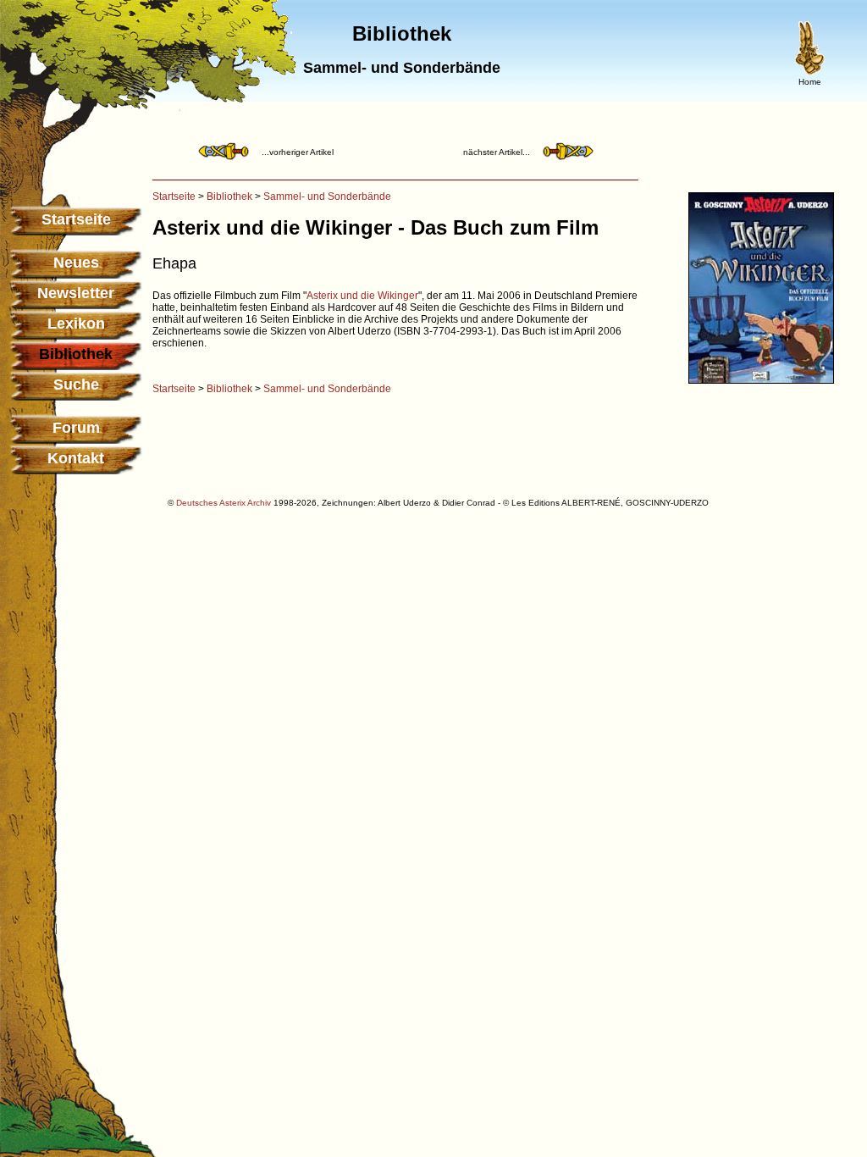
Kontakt (75, 458)
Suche (76, 384)
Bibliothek (229, 196)
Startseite (76, 219)
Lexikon (76, 323)
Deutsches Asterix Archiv (223, 502)
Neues (76, 262)
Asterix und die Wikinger (362, 296)
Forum (76, 427)
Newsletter (75, 293)
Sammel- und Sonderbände (327, 196)
